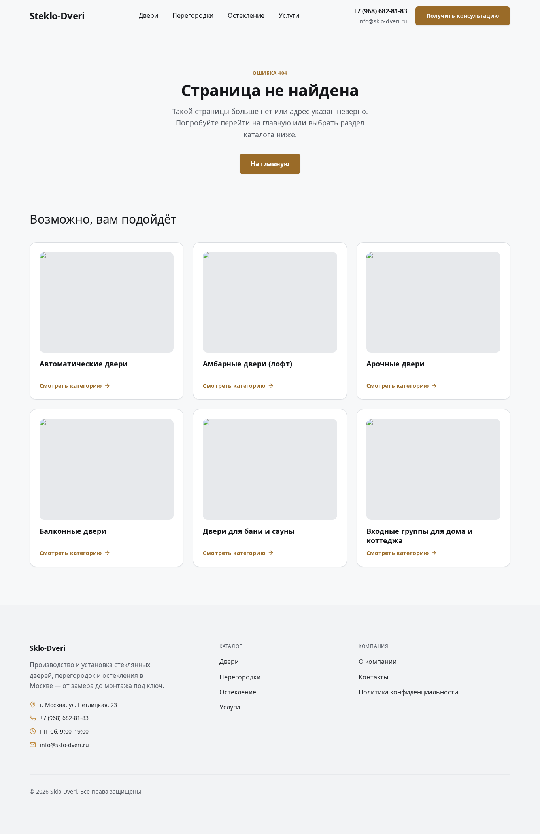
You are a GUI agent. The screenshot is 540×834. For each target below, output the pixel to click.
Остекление (246, 15)
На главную (270, 163)
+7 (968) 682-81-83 (380, 11)
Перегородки (192, 15)
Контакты (373, 677)
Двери (148, 15)
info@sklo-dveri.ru (382, 21)
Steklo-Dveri (57, 15)
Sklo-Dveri (47, 648)
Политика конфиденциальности (408, 692)
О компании (378, 661)
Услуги (289, 15)
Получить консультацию (463, 15)
